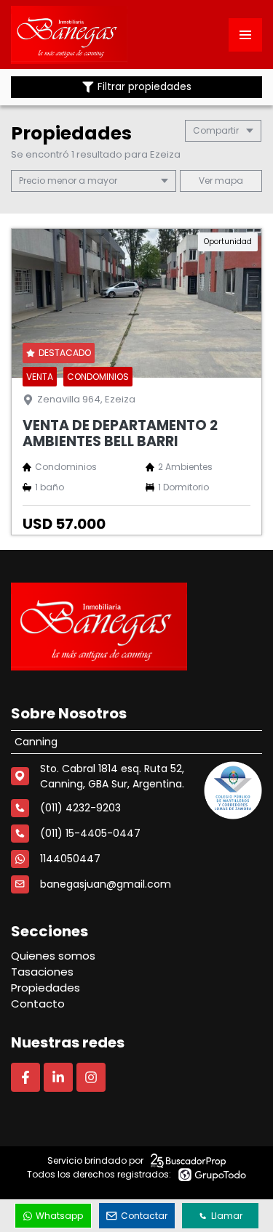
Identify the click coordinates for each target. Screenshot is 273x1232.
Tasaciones (42, 971)
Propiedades (45, 987)
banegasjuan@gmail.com (105, 884)
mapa (228, 180)
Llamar (226, 1215)
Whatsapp (59, 1215)
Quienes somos (53, 955)
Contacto (38, 1003)
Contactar (144, 1215)
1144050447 (70, 858)
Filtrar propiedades (144, 87)
